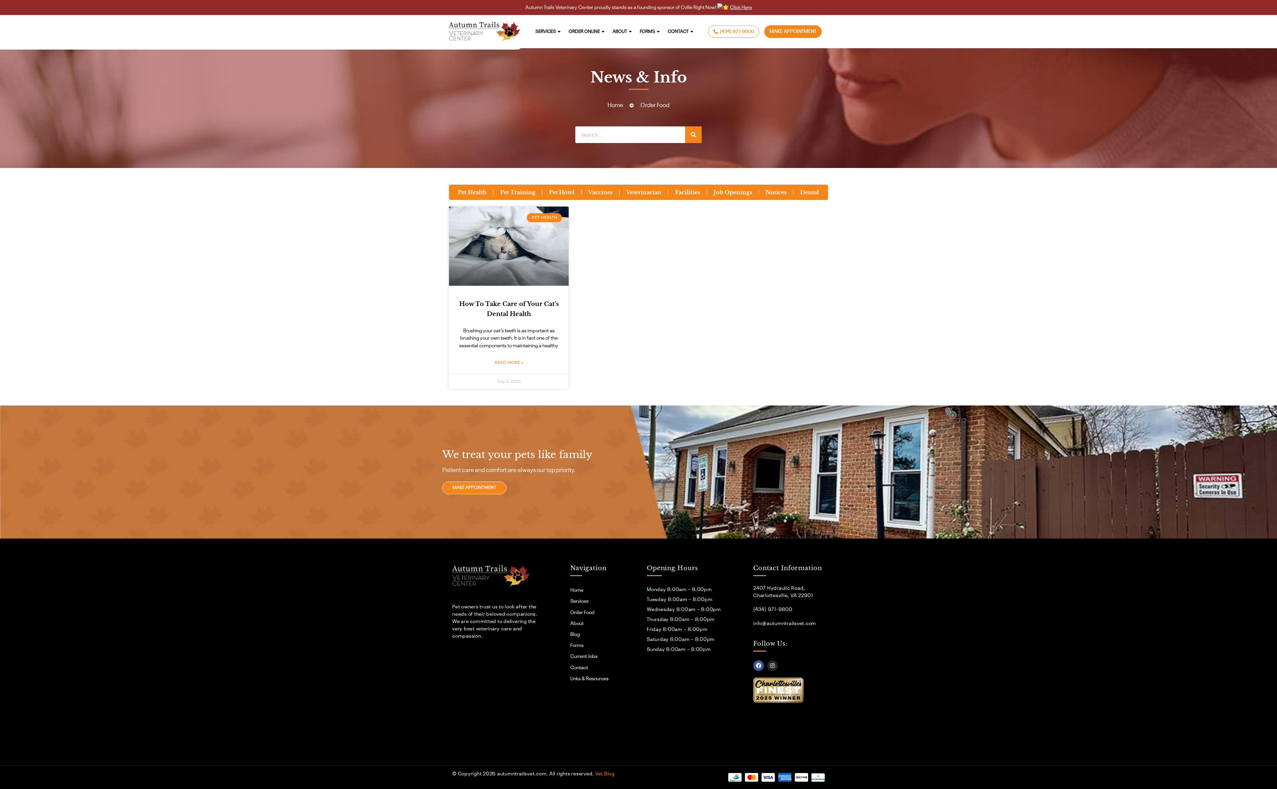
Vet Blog (605, 773)
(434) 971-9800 (772, 609)
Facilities (687, 192)
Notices (776, 192)
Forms (647, 31)
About (620, 31)
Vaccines (600, 192)
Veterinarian (643, 192)
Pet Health (472, 192)
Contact (678, 31)
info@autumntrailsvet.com (784, 623)
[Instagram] (772, 665)
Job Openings (733, 192)
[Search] (693, 134)
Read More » (509, 362)
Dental (809, 192)
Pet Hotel (562, 192)
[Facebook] (758, 665)
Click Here (741, 7)
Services (545, 31)
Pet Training (517, 192)
